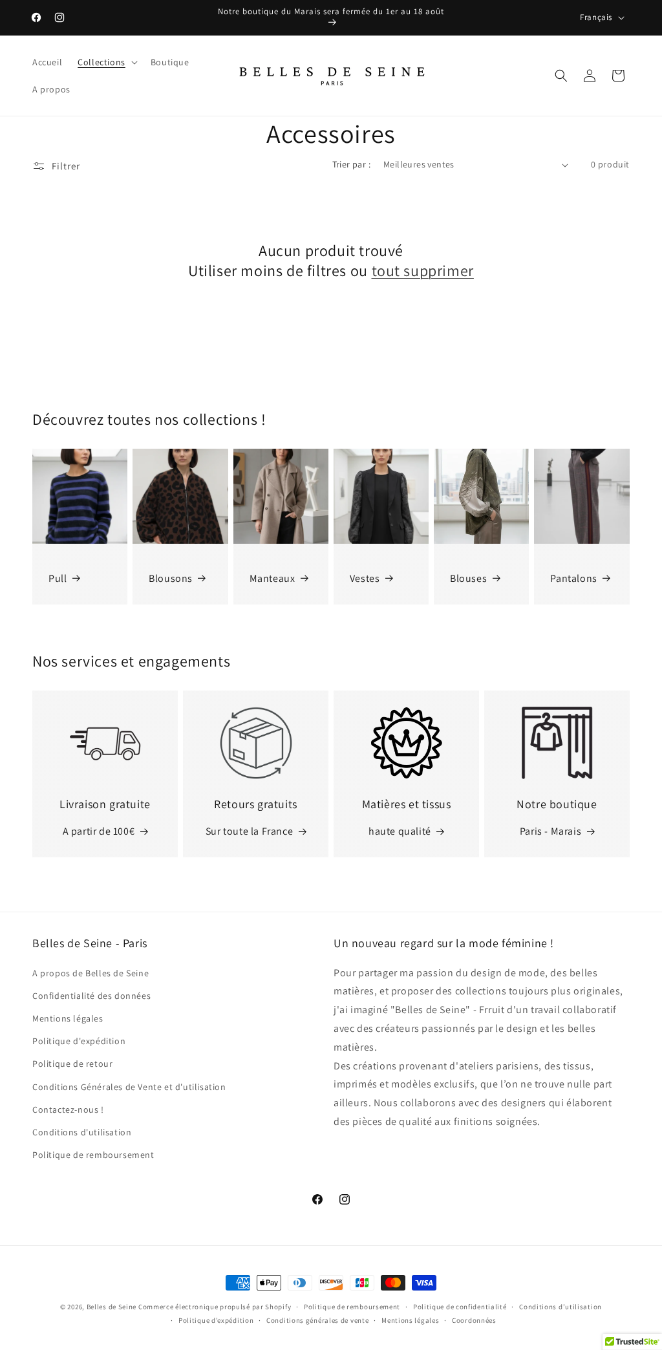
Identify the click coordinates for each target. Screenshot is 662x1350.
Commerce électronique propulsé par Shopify (214, 1306)
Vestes (365, 578)
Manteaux (272, 578)
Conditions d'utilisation (81, 1132)
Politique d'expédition (78, 1041)
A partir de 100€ (99, 831)
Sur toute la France (249, 831)
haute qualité (399, 831)
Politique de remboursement (93, 1155)
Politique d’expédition (215, 1320)
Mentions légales (67, 1018)
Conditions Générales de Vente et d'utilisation (129, 1087)
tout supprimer (423, 271)
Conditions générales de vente (317, 1320)
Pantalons (573, 578)
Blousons (171, 578)
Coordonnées (474, 1320)
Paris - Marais (550, 831)
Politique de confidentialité (460, 1306)
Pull (57, 578)
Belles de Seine (112, 1306)
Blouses (468, 578)
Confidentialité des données (91, 996)
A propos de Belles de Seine (90, 973)
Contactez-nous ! (68, 1109)
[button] (106, 62)
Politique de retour (72, 1063)
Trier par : (351, 164)
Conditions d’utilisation (560, 1306)
